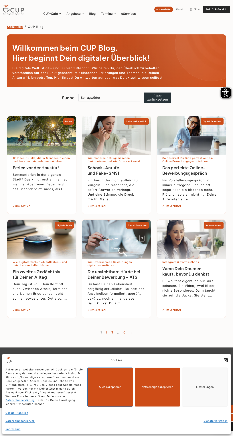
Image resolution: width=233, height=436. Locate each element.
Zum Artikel (22, 206)
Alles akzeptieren (110, 387)
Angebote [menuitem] (73, 13)
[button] (226, 360)
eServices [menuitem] (128, 13)
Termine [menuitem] (107, 13)
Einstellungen (205, 387)
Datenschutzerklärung (20, 400)
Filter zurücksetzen (157, 97)
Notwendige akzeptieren (157, 387)
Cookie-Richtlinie (16, 412)
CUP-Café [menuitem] (50, 13)
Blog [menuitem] (92, 13)
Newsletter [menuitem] (165, 9)
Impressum (12, 429)
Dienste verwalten (216, 420)
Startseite (15, 27)
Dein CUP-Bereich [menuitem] (216, 9)
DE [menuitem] (195, 10)
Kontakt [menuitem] (180, 9)
